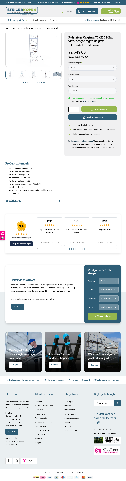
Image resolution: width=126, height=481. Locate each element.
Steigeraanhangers (71, 418)
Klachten (38, 438)
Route (19, 307)
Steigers (67, 406)
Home (7, 28)
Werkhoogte (73, 86)
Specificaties (13, 200)
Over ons (38, 402)
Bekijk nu (15, 365)
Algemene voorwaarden (44, 406)
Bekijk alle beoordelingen (21, 244)
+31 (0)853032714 (103, 144)
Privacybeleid (48, 472)
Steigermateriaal (70, 410)
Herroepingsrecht (41, 434)
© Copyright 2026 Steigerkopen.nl (70, 472)
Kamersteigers (70, 414)
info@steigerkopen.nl (79, 147)
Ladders (67, 422)
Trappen (67, 426)
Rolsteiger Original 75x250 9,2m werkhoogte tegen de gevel (35, 28)
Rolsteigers (68, 402)
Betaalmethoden (41, 418)
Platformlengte (74, 63)
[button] (23, 82)
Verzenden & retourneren (44, 422)
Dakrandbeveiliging (71, 430)
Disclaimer (39, 410)
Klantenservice (40, 426)
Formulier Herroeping (43, 430)
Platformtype (73, 74)
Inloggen (38, 443)
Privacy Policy (40, 414)
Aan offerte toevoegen (94, 117)
